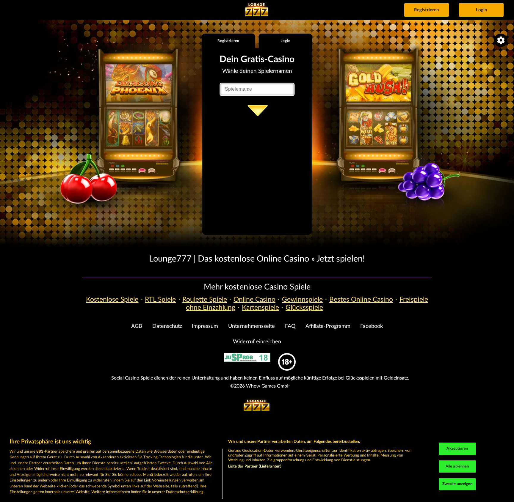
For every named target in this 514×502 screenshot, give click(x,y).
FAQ (290, 326)
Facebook (371, 326)
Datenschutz (167, 326)
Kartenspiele (260, 307)
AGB (136, 326)
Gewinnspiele (302, 299)
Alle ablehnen (457, 466)
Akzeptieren (457, 449)
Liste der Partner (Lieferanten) (254, 466)
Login (481, 10)
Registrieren (426, 10)
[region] (257, 467)
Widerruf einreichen (257, 341)
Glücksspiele (304, 307)
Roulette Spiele (204, 299)
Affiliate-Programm (327, 326)
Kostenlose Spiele (112, 299)
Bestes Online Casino (361, 299)
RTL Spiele (160, 299)
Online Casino (254, 299)
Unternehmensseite (251, 326)
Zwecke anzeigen (457, 484)
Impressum (205, 326)
